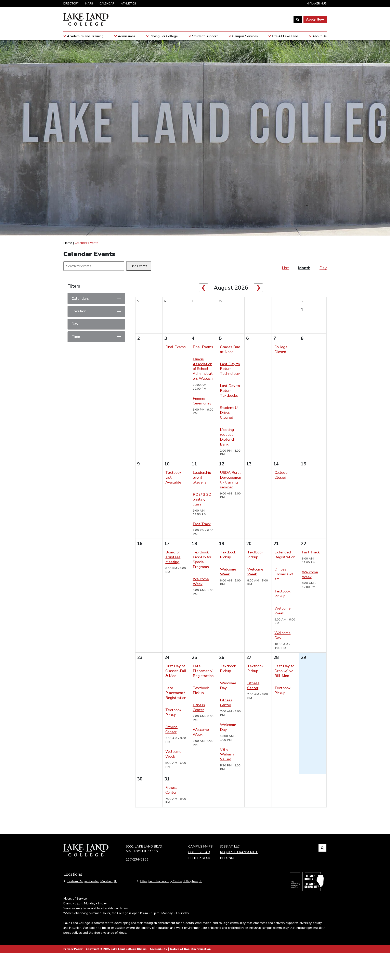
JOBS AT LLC (229, 846)
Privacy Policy (72, 949)
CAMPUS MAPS (200, 846)
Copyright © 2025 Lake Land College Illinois (116, 949)
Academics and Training (85, 36)
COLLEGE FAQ (199, 852)
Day (323, 268)
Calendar (107, 3)
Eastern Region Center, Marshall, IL (92, 881)
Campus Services (245, 36)
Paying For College (164, 36)
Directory (71, 3)
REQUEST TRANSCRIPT (239, 852)
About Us (319, 36)
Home (67, 243)
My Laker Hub (317, 3)
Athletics (128, 3)
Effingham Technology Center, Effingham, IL (171, 881)
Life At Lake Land (285, 36)
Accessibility (158, 949)
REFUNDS (227, 858)
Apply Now (315, 19)
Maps (89, 3)
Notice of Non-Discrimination (190, 949)
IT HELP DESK (199, 858)
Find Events (138, 266)
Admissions (126, 36)
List (285, 268)
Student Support (205, 36)
